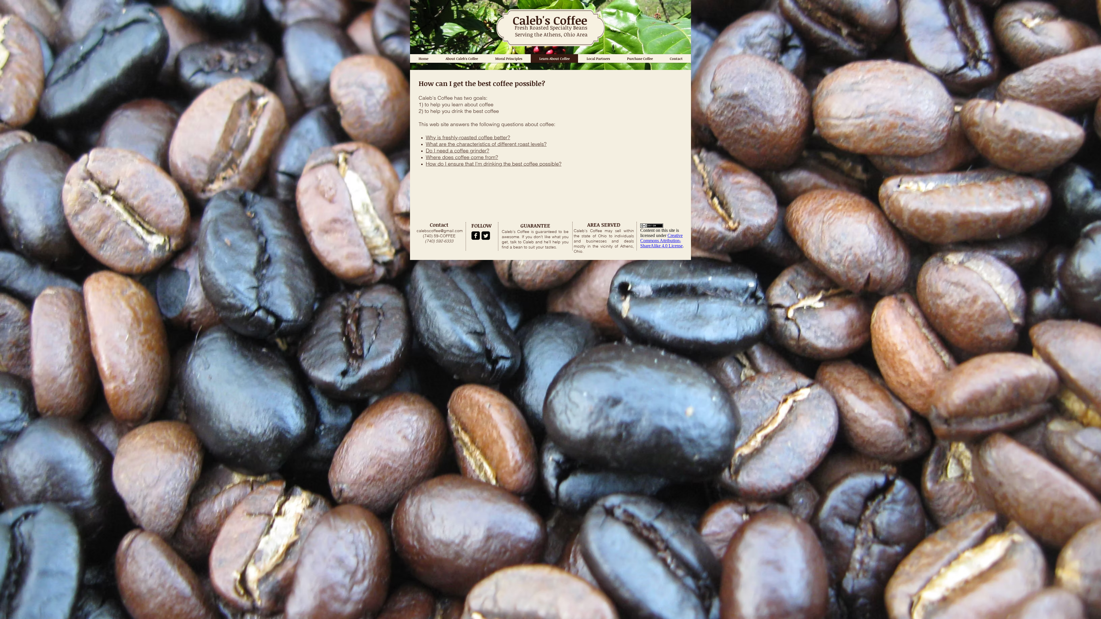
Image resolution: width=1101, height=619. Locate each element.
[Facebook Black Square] (475, 235)
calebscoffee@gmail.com (440, 230)
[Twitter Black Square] (485, 235)
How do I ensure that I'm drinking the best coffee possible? (493, 163)
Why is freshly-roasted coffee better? (468, 137)
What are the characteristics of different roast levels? (486, 144)
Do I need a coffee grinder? (457, 150)
